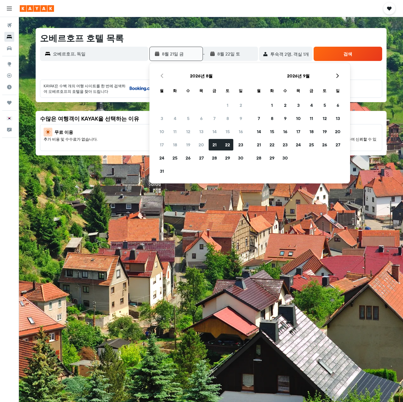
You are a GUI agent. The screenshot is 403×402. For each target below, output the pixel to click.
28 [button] (214, 158)
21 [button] (214, 144)
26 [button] (188, 158)
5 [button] (188, 118)
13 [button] (201, 131)
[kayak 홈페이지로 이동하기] (37, 8)
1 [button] (227, 105)
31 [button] (162, 171)
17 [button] (162, 144)
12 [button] (188, 131)
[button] (9, 8)
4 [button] (175, 118)
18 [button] (175, 144)
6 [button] (201, 118)
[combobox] (99, 54)
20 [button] (201, 144)
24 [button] (161, 158)
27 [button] (201, 158)
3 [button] (162, 118)
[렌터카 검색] (9, 48)
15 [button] (228, 131)
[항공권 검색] (9, 25)
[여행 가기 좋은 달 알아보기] (9, 87)
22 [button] (227, 144)
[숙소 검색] (9, 36)
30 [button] (240, 158)
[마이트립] (9, 102)
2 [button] (241, 105)
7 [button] (214, 118)
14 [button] (214, 131)
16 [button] (241, 131)
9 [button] (241, 118)
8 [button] (227, 118)
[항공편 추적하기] (9, 75)
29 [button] (227, 158)
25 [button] (174, 158)
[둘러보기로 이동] (9, 63)
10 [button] (162, 131)
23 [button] (240, 144)
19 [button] (188, 144)
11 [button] (175, 131)
